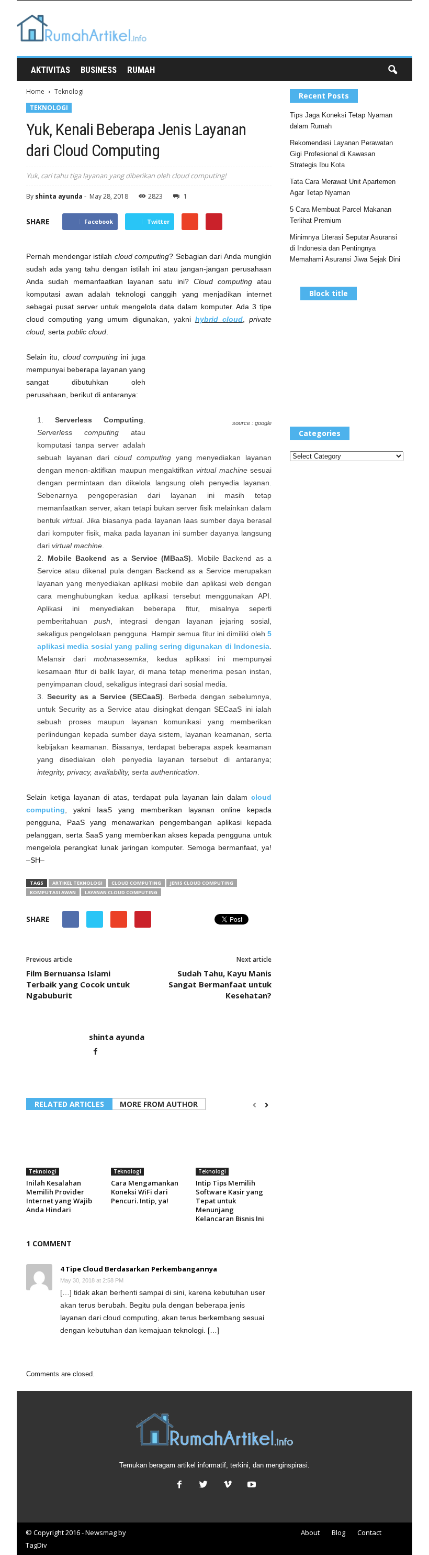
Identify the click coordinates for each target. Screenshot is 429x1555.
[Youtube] (251, 1485)
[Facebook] (95, 1052)
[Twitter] (203, 1485)
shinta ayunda (59, 196)
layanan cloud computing (121, 892)
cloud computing (136, 882)
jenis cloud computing (201, 882)
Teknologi (49, 107)
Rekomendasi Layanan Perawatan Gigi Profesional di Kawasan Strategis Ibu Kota (341, 154)
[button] (392, 70)
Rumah (141, 69)
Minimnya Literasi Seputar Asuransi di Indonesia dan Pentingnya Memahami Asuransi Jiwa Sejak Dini (345, 248)
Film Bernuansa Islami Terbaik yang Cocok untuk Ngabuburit (78, 984)
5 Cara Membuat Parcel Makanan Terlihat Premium (340, 214)
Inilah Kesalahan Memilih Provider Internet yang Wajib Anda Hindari (59, 1196)
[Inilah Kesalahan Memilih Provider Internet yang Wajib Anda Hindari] (64, 1147)
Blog (338, 1532)
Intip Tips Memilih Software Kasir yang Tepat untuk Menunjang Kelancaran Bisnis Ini (230, 1200)
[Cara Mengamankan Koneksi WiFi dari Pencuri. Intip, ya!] (149, 1147)
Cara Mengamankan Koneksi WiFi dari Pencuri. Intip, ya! (144, 1191)
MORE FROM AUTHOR (159, 1104)
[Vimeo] (228, 1485)
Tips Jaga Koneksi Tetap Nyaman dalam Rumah (341, 120)
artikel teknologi (77, 882)
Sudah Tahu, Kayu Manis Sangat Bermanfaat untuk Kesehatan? (220, 984)
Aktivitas (50, 69)
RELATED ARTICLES (69, 1104)
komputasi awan (53, 892)
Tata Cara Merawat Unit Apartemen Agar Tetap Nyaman (343, 187)
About (310, 1532)
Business (99, 69)
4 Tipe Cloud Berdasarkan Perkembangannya (138, 1269)
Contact (369, 1532)
